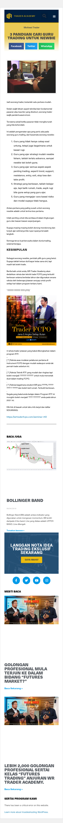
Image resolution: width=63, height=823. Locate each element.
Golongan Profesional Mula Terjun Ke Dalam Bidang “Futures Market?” (25, 672)
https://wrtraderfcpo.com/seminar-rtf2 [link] (27, 416)
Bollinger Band (25, 500)
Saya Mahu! (31, 559)
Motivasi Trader (31, 27)
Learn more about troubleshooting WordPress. (26, 812)
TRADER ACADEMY (24, 16)
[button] (44, 16)
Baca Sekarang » (13, 688)
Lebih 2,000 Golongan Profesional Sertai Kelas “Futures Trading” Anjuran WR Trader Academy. (29, 773)
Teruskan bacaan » (15, 530)
